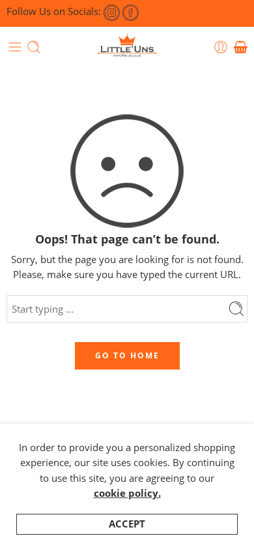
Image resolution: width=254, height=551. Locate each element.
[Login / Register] (221, 47)
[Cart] (240, 47)
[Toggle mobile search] (34, 47)
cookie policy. (127, 493)
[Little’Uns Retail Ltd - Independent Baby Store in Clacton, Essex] (127, 47)
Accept (127, 524)
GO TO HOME (127, 355)
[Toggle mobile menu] (15, 47)
